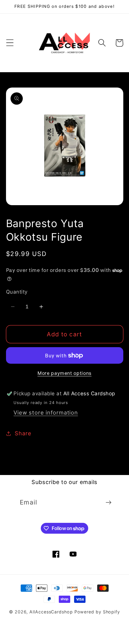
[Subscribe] (108, 502)
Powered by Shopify (97, 611)
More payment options (65, 373)
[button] (9, 42)
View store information (46, 412)
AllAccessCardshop (51, 611)
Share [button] (23, 433)
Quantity (17, 292)
